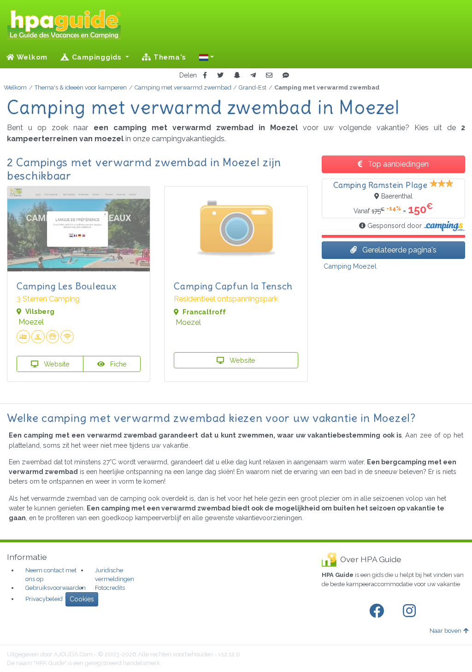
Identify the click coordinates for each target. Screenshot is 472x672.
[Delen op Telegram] (253, 75)
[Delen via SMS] (285, 75)
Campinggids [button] (97, 57)
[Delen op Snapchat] (237, 75)
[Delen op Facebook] (205, 75)
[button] (206, 57)
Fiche (117, 364)
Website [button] (56, 364)
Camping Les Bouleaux (67, 286)
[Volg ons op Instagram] (411, 611)
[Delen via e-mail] (269, 75)
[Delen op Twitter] (220, 75)
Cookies (82, 599)
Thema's (168, 57)
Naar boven (445, 630)
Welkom (31, 57)
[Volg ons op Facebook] (378, 611)
